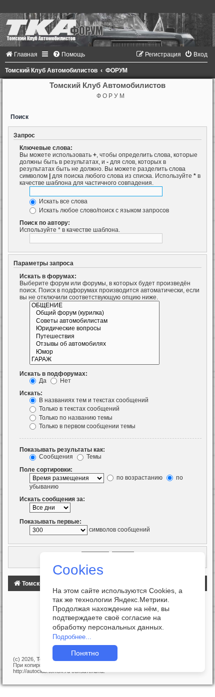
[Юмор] (94, 352)
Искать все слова (63, 201)
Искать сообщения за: (52, 499)
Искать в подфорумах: (54, 373)
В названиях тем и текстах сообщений (93, 400)
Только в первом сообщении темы (87, 426)
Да (42, 380)
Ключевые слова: (46, 147)
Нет (64, 380)
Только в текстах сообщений (79, 408)
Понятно (85, 653)
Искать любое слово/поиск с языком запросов (103, 210)
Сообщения (55, 456)
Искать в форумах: (48, 276)
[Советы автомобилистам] (94, 321)
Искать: (31, 393)
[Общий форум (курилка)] (94, 313)
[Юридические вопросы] (94, 329)
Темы (93, 456)
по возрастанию (138, 477)
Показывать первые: (51, 521)
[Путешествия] (94, 337)
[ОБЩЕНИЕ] (94, 306)
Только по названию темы (75, 417)
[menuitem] (21, 54)
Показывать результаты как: (62, 449)
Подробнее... (72, 637)
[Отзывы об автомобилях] (94, 344)
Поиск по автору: (45, 222)
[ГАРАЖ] (94, 360)
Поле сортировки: (46, 469)
